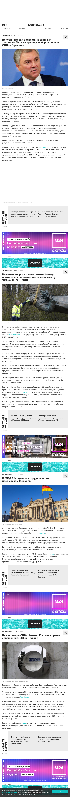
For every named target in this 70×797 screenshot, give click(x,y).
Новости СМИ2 (6, 257)
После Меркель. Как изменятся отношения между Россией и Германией (23, 572)
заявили (26, 392)
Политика (20, 36)
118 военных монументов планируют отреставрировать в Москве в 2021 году (23, 418)
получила (42, 147)
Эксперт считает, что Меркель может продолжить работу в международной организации (23, 214)
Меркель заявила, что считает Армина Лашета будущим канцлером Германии (50, 214)
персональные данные (9, 792)
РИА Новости (14, 334)
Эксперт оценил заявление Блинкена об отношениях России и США (49, 739)
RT (32, 97)
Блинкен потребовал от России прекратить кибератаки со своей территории (21, 740)
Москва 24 (35, 25)
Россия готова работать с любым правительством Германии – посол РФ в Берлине (48, 573)
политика (4, 226)
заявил (51, 554)
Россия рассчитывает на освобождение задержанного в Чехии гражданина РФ (50, 418)
